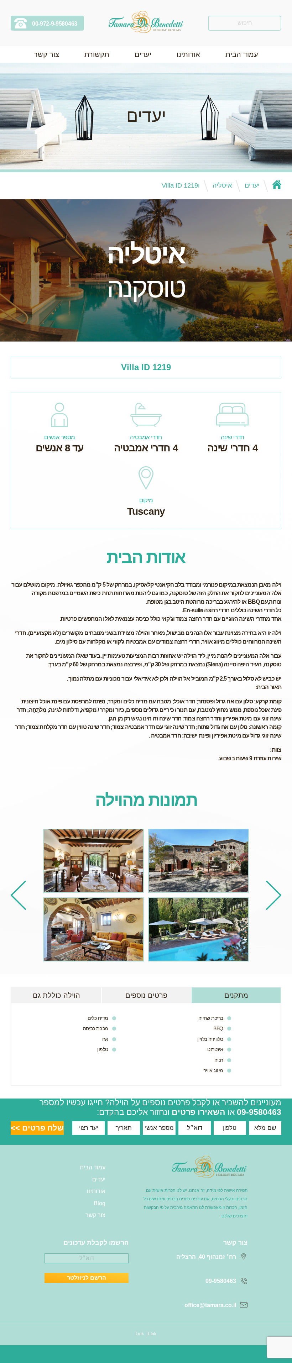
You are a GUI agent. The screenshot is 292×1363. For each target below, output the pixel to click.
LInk (152, 1333)
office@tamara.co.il (210, 1305)
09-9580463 (259, 1112)
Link (140, 1333)
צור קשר (46, 54)
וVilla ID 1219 (181, 185)
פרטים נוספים (146, 995)
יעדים (143, 54)
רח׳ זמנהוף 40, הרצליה (206, 1257)
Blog (99, 1203)
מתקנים (236, 995)
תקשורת (96, 54)
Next (18, 895)
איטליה (222, 185)
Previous (273, 895)
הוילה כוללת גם (56, 995)
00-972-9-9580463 (54, 24)
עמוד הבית (241, 54)
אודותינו (188, 54)
